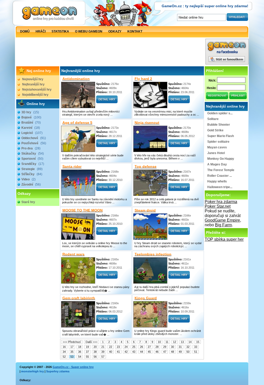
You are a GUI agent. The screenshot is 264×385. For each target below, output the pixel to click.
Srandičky (32, 164)
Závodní (31, 184)
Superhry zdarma (57, 371)
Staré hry (28, 202)
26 (141, 346)
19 (87, 346)
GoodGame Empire (222, 220)
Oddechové (33, 138)
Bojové (31, 117)
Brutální (31, 122)
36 (79, 351)
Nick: (212, 80)
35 (71, 351)
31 (180, 346)
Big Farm (223, 225)
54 (79, 356)
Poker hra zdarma (221, 201)
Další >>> (91, 341)
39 (102, 351)
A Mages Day (217, 164)
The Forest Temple (220, 170)
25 (133, 346)
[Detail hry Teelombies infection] (179, 277)
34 (64, 351)
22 (110, 346)
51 (195, 351)
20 (95, 346)
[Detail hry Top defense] (179, 189)
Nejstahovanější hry (37, 89)
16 (64, 346)
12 (174, 341)
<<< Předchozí (72, 341)
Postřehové (33, 143)
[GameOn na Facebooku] (227, 63)
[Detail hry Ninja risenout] (179, 145)
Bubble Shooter (218, 124)
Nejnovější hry (32, 79)
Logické (32, 133)
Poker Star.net (217, 206)
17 (71, 346)
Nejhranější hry (33, 84)
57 (102, 356)
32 (187, 346)
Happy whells (217, 181)
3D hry (30, 112)
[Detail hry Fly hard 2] (179, 102)
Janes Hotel (216, 153)
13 (182, 341)
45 (149, 351)
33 (195, 346)
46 (157, 351)
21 (102, 346)
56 (95, 356)
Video (28, 179)
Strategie (32, 169)
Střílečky (31, 174)
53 (71, 356)
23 (118, 346)
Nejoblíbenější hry (35, 95)
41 (118, 351)
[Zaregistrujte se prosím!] (217, 97)
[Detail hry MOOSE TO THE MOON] (107, 233)
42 (126, 351)
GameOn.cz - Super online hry (73, 366)
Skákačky (32, 153)
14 (190, 341)
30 (172, 346)
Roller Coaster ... (219, 176)
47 (164, 351)
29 (164, 346)
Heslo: (211, 88)
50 (187, 351)
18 (79, 346)
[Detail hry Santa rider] (107, 189)
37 (87, 351)
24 (126, 346)
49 (180, 351)
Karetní (30, 128)
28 (157, 346)
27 (149, 346)
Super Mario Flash (220, 136)
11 (167, 341)
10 (159, 341)
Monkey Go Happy (220, 159)
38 (95, 351)
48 (172, 351)
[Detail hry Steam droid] (179, 233)
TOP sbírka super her (224, 239)
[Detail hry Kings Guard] (179, 321)
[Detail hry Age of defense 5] (107, 145)
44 (141, 351)
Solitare (213, 119)
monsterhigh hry (32, 371)
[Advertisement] (110, 53)
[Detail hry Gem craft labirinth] (107, 321)
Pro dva (30, 148)
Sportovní (32, 159)
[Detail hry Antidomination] (107, 102)
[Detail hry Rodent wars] (107, 277)
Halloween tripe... (219, 187)
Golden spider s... (220, 113)
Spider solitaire (218, 141)
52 (64, 356)
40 (110, 351)
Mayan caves (217, 147)
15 (197, 341)
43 (133, 351)
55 (87, 356)
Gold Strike (215, 130)
